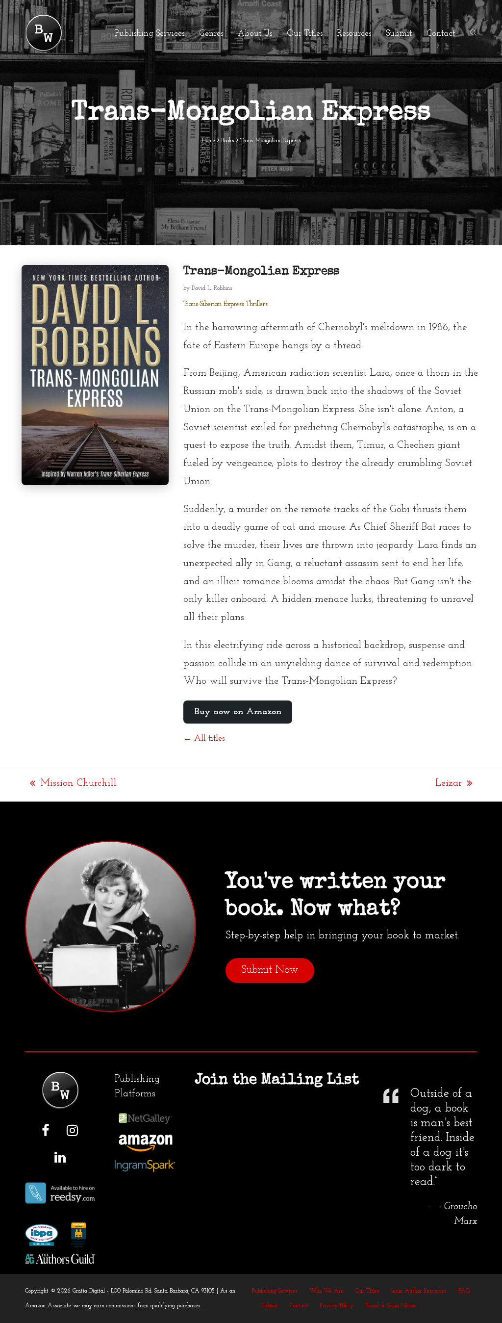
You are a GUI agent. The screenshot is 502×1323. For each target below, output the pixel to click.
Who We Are (326, 1291)
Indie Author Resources (419, 1291)
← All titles (204, 738)
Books (227, 141)
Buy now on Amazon (237, 712)
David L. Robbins (212, 288)
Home (208, 141)
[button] (473, 33)
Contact (299, 1306)
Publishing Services (275, 1291)
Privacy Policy (336, 1306)
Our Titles (367, 1291)
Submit (270, 1306)
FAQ (464, 1291)
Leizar (448, 784)
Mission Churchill (73, 784)
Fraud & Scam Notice (391, 1306)
